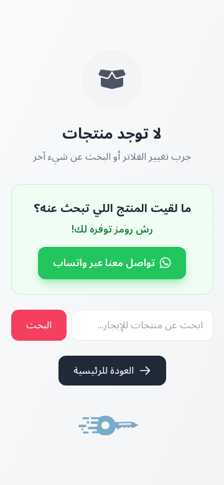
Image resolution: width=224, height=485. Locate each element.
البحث (39, 325)
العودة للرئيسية (103, 370)
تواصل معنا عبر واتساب (104, 263)
